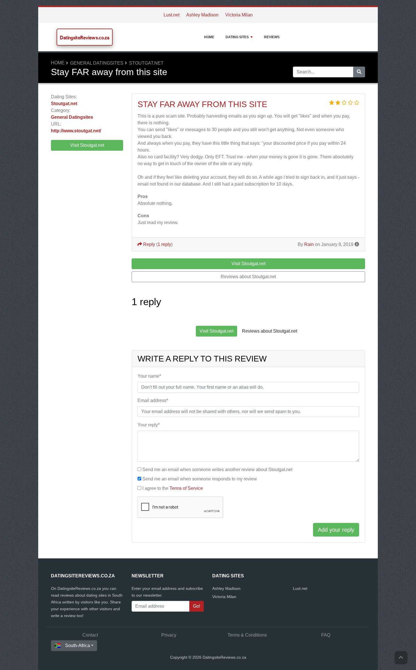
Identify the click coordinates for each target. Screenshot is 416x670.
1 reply (164, 244)
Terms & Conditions (247, 635)
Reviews (272, 37)
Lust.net (171, 14)
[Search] (359, 72)
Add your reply (336, 530)
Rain (309, 244)
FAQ (325, 635)
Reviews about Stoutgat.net (248, 276)
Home (209, 37)
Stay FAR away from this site (202, 104)
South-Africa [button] (77, 645)
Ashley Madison (202, 14)
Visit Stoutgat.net (87, 145)
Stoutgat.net (146, 63)
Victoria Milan (239, 14)
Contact (90, 635)
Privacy (168, 635)
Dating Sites (237, 37)
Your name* (149, 376)
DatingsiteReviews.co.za (84, 38)
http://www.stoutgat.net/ (76, 130)
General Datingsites (96, 63)
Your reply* (149, 424)
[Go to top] (401, 657)
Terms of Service (186, 488)
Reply (148, 244)
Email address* (153, 400)
